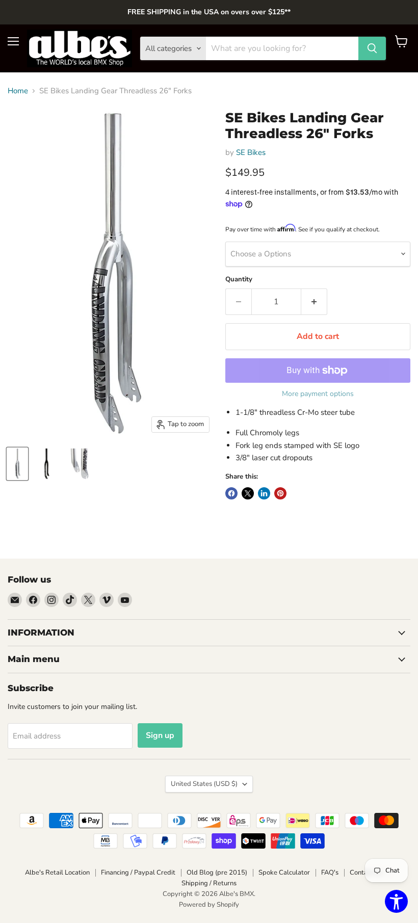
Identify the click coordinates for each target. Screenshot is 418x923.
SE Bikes (251, 152)
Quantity (238, 279)
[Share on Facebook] (231, 493)
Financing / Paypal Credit (138, 872)
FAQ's (329, 872)
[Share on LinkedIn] (264, 493)
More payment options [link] (318, 394)
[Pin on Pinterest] (280, 493)
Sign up (160, 735)
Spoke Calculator (284, 872)
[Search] (372, 48)
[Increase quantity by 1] (314, 301)
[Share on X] (248, 493)
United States (204, 783)
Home (18, 91)
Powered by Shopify (209, 904)
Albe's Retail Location (57, 872)
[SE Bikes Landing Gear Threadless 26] (17, 463)
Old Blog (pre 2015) (217, 872)
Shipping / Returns (209, 883)
